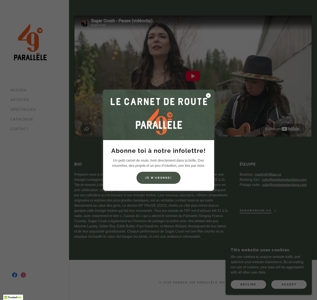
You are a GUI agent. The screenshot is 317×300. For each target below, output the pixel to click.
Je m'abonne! (158, 177)
